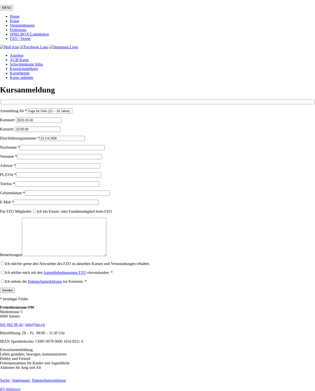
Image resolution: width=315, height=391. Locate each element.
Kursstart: (8, 120)
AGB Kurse (19, 60)
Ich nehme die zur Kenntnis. (46, 281)
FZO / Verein (20, 38)
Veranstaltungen (22, 25)
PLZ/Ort (8, 175)
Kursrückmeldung (24, 69)
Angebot (16, 55)
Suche (5, 380)
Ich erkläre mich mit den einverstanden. (59, 272)
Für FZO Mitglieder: (16, 211)
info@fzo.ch (35, 324)
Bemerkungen (11, 255)
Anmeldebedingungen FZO (64, 272)
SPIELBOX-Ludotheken (29, 34)
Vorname (8, 156)
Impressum (21, 380)
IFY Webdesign (10, 389)
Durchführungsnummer (19, 138)
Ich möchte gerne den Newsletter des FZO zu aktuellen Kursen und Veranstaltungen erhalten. (77, 264)
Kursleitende (20, 73)
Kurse (14, 21)
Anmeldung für (13, 111)
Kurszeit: (7, 129)
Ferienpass (18, 30)
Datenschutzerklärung (45, 281)
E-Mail (7, 202)
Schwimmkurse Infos (26, 64)
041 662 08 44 (11, 324)
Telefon (7, 184)
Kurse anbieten (21, 77)
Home (14, 16)
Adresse (8, 165)
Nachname (10, 147)
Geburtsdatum (12, 193)
